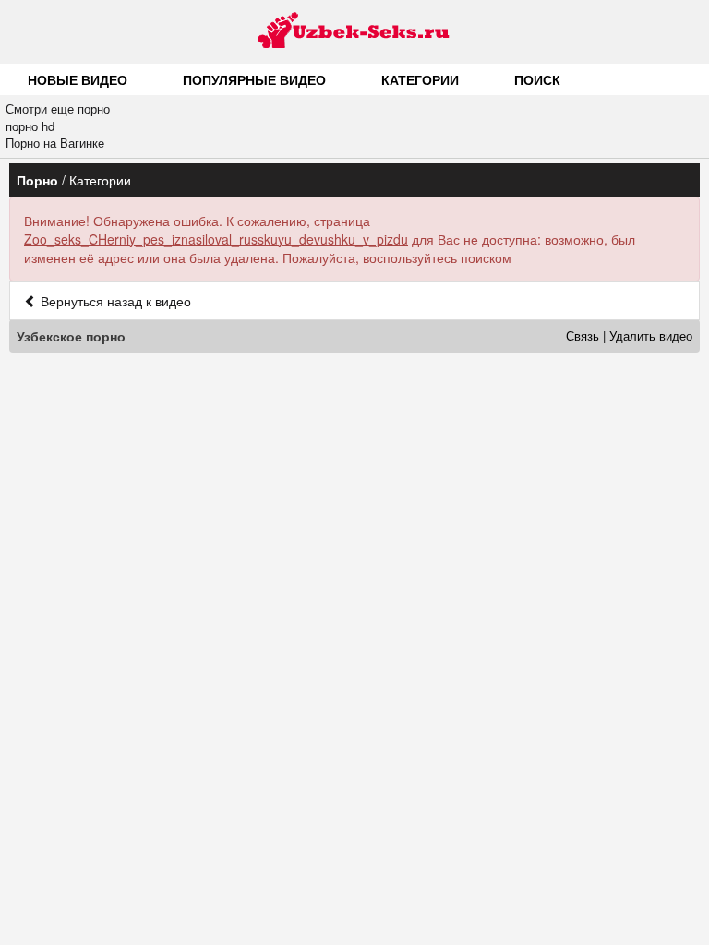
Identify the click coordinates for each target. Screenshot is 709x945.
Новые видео (77, 79)
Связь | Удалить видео (629, 335)
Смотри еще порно (58, 108)
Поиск (537, 79)
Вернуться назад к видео (114, 301)
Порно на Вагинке (55, 142)
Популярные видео (254, 79)
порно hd (30, 126)
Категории (420, 79)
